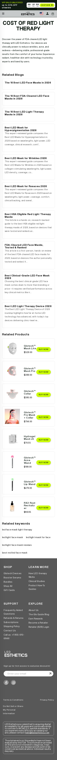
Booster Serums (12, 577)
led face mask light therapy (17, 529)
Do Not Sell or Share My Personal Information (13, 710)
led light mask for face (38, 537)
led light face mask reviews (17, 545)
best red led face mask (14, 552)
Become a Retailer (38, 622)
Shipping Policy (12, 626)
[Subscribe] (50, 673)
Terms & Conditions (13, 700)
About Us (34, 610)
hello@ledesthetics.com (37, 733)
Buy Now (43, 349)
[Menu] (3, 13)
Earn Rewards (36, 618)
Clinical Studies (37, 581)
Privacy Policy (47, 700)
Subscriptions (11, 622)
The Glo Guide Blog (39, 614)
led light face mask (12, 537)
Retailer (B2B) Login (39, 627)
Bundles (8, 581)
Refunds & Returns (14, 618)
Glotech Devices (13, 573)
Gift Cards (9, 590)
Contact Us (10, 630)
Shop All (8, 586)
